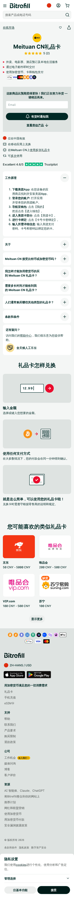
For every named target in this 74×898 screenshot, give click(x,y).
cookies (21, 865)
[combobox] (33, 14)
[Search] (67, 15)
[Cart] (67, 5)
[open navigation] (4, 5)
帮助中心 (26, 335)
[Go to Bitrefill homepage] (20, 5)
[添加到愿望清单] (60, 27)
